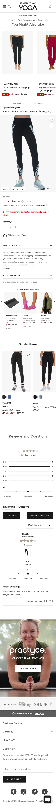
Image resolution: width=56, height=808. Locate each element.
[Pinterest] (35, 791)
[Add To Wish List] (52, 119)
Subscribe (14, 779)
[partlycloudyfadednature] (40, 397)
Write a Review (41, 517)
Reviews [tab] (9, 507)
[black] (35, 397)
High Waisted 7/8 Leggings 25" (17, 87)
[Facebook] (13, 791)
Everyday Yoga (11, 315)
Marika (43, 315)
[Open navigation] (4, 6)
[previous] (3, 15)
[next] (53, 15)
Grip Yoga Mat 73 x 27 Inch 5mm (11, 320)
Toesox (25, 315)
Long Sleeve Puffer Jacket (45, 319)
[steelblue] (9, 397)
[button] (7, 197)
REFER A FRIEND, (30, 713)
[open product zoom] (51, 125)
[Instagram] (24, 791)
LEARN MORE (28, 668)
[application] (47, 799)
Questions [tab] (24, 507)
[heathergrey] (4, 397)
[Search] (9, 6)
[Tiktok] (45, 791)
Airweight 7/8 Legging (11, 408)
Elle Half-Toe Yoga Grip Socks (29, 319)
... (27, 103)
